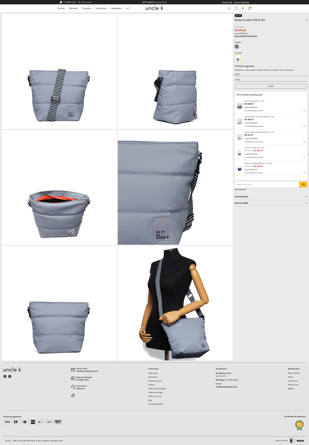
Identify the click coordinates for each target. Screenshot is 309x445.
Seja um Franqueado (241, 2)
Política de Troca (154, 396)
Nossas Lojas (227, 2)
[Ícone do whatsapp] (9, 376)
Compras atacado (155, 381)
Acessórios (101, 8)
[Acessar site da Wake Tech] (300, 441)
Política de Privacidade (157, 389)
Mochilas (73, 8)
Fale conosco (87, 2)
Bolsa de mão (293, 385)
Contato (151, 385)
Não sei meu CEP (240, 189)
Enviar (271, 86)
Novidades (116, 8)
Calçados (86, 8)
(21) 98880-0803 (69, 2)
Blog (150, 400)
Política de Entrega (155, 392)
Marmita (291, 389)
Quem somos (153, 373)
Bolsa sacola (293, 381)
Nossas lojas (152, 377)
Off (128, 8)
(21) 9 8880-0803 (227, 380)
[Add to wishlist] (306, 20)
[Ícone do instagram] (5, 376)
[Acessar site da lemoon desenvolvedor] (285, 440)
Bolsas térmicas (294, 373)
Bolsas (61, 8)
